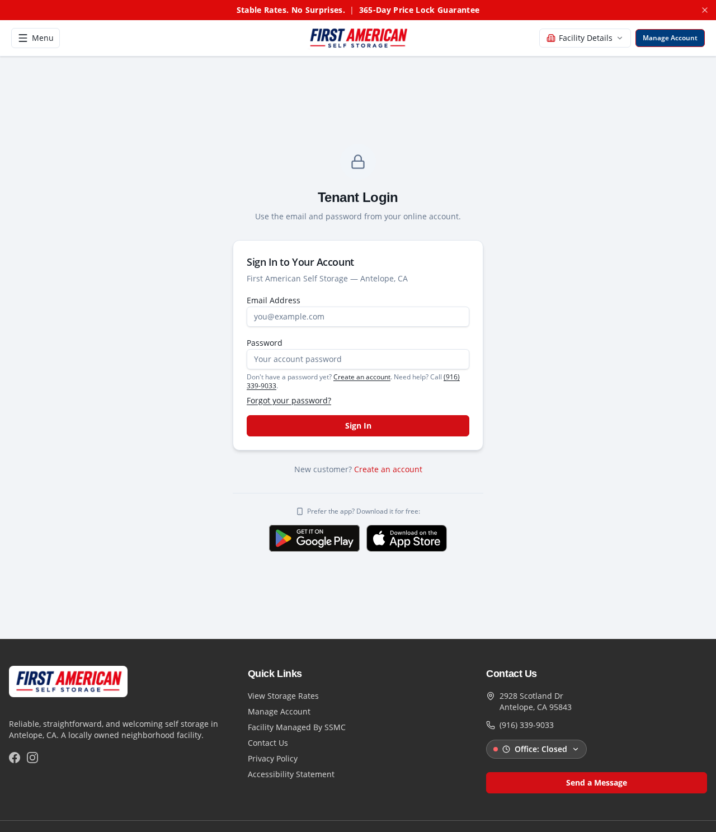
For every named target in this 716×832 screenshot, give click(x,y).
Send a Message (596, 782)
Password (264, 342)
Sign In (358, 425)
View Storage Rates (283, 695)
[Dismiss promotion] (704, 10)
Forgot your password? (289, 400)
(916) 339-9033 (527, 725)
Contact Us (268, 742)
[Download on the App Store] (406, 538)
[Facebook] (14, 757)
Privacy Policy (273, 758)
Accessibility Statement (291, 774)
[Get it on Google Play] (314, 538)
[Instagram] (32, 757)
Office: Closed (541, 749)
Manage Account (279, 711)
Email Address (273, 300)
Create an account (361, 377)
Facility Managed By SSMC (297, 727)
